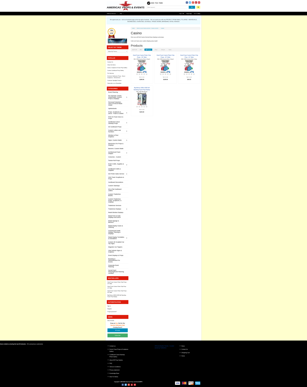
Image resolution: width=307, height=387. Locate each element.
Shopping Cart (185, 352)
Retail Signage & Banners (113, 221)
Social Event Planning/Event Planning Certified (116, 271)
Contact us (112, 346)
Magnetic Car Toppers (115, 247)
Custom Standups (114, 185)
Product (149, 49)
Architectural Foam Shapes (114, 152)
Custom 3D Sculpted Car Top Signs (116, 242)
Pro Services (110, 73)
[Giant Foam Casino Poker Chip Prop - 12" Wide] (189, 66)
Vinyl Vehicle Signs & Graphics (115, 251)
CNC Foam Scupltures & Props (116, 178)
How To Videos (113, 376)
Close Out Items (111, 64)
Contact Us (110, 62)
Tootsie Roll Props (114, 160)
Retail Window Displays (115, 212)
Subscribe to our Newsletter (114, 83)
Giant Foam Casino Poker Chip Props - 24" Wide (117, 282)
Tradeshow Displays (114, 209)
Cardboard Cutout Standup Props (114, 122)
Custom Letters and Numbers (114, 130)
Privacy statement (114, 370)
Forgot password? (112, 311)
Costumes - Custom (114, 157)
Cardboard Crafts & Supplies (114, 169)
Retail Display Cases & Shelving (115, 226)
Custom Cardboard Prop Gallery (115, 70)
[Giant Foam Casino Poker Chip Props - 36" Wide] (142, 66)
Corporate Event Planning (113, 266)
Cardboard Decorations (115, 182)
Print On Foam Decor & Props (115, 117)
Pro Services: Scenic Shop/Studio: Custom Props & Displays (115, 97)
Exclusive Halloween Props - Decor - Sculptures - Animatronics (116, 76)
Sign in (181, 13)
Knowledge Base (114, 373)
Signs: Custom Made (115, 140)
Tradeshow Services (114, 205)
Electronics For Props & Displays (115, 144)
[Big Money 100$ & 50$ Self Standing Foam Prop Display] (142, 98)
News (183, 346)
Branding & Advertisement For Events (114, 260)
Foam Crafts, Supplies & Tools (116, 164)
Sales (170, 49)
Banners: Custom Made (115, 148)
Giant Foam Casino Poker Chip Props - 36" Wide (117, 291)
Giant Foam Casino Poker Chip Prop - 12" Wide (117, 287)
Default (163, 49)
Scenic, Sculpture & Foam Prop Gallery (117, 67)
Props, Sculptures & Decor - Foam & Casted (147, 28)
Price (156, 49)
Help (121, 13)
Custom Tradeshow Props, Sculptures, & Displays (114, 200)
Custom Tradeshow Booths (114, 194)
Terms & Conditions (115, 366)
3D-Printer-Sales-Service (116, 174)
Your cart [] (197, 13)
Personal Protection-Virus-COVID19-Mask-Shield (115, 103)
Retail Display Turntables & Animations (116, 237)
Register (188, 13)
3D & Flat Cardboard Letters (114, 189)
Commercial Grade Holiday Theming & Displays (114, 232)
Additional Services (111, 13)
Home (133, 28)
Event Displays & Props (115, 255)
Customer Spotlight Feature (114, 80)
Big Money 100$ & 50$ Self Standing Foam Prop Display (116, 295)
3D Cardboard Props (114, 127)
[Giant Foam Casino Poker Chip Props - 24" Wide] (165, 66)
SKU (141, 49)
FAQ (110, 363)
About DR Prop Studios (116, 360)
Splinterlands (112, 108)
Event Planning (113, 92)
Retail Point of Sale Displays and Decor (114, 216)
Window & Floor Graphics (113, 135)
